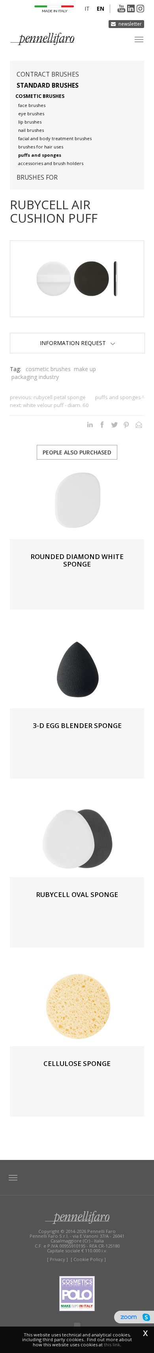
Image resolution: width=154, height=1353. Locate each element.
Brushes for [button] (37, 177)
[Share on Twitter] (114, 424)
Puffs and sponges (39, 155)
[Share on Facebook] (102, 424)
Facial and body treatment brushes (55, 138)
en (100, 8)
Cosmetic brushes (39, 96)
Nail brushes (31, 130)
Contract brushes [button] (48, 74)
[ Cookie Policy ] (88, 1259)
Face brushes (31, 105)
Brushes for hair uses (40, 147)
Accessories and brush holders (50, 163)
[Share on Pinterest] (126, 424)
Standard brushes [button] (48, 85)
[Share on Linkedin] (89, 424)
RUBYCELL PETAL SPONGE (60, 397)
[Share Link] (138, 424)
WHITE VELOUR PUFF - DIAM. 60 (56, 405)
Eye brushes (31, 113)
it (87, 8)
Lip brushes (29, 122)
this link (112, 1344)
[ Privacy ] (57, 1259)
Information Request (75, 343)
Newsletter (130, 24)
